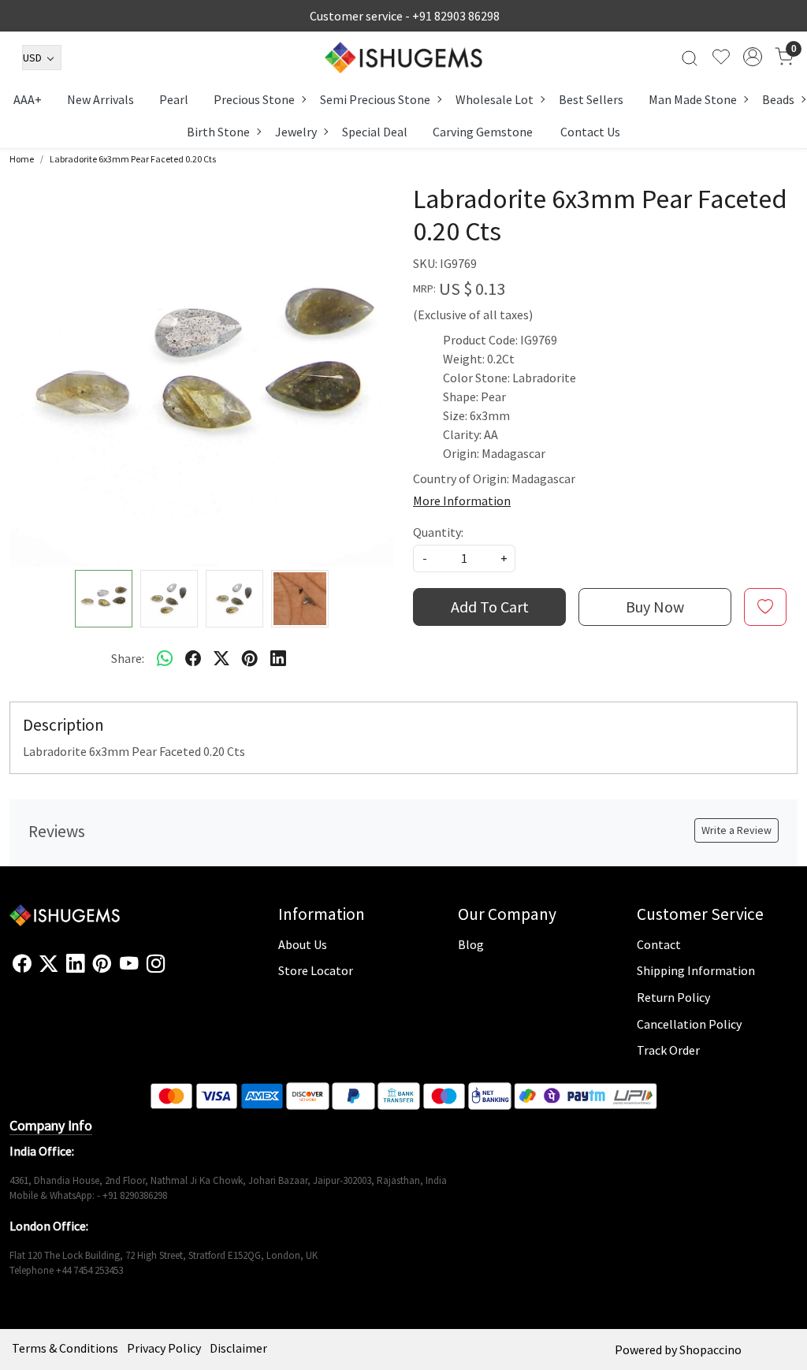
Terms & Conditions (65, 1348)
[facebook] (193, 658)
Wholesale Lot (495, 99)
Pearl (173, 99)
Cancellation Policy (689, 1024)
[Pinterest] (102, 964)
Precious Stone (254, 99)
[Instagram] (155, 964)
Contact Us (590, 132)
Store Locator (315, 970)
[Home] (403, 57)
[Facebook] (21, 964)
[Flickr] (173, 970)
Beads (778, 99)
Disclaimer (238, 1348)
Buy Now (655, 606)
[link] (689, 57)
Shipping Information (696, 970)
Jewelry (296, 132)
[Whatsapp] (165, 658)
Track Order (668, 1050)
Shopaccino (710, 1349)
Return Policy (673, 997)
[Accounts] (752, 56)
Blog (471, 944)
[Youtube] (129, 964)
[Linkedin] (75, 964)
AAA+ (27, 99)
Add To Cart (490, 606)
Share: (127, 658)
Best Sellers (591, 99)
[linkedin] (278, 658)
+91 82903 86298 (456, 16)
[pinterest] (250, 658)
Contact (659, 944)
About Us (302, 944)
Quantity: (438, 532)
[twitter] (221, 658)
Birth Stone (218, 132)
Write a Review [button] (736, 830)
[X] (48, 964)
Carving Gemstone (483, 132)
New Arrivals (100, 99)
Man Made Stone (693, 99)
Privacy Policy (164, 1348)
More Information (462, 500)
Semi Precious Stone (375, 99)
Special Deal (374, 132)
